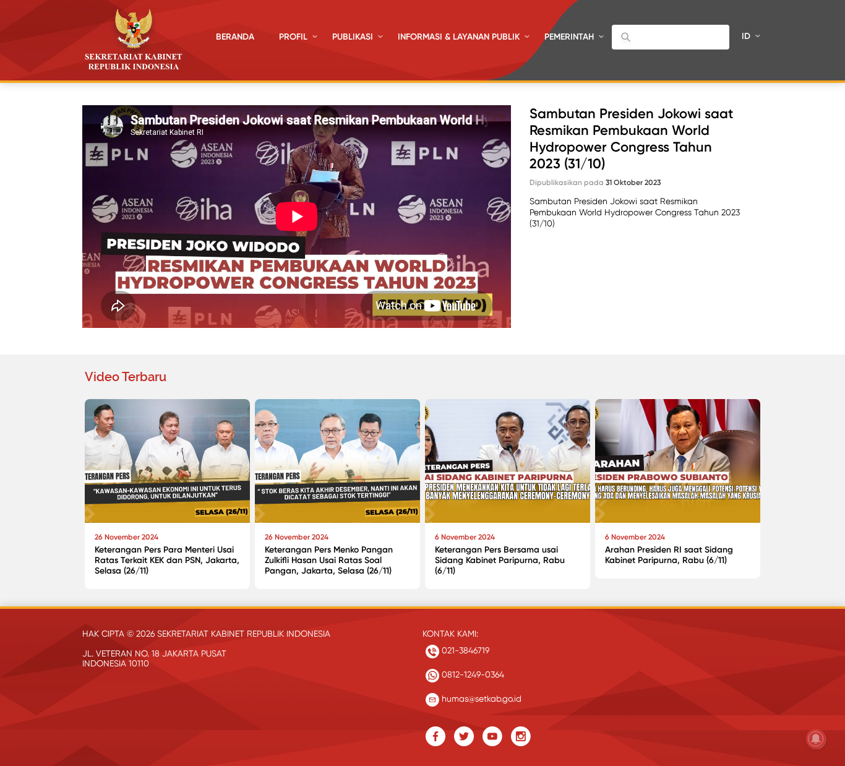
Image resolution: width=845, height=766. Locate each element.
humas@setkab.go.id (480, 699)
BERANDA (235, 37)
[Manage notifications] (816, 739)
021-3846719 (464, 650)
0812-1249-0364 (471, 674)
